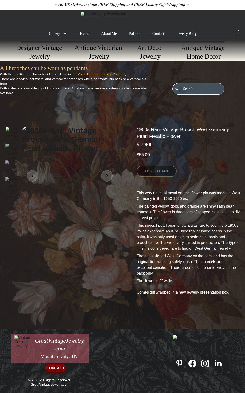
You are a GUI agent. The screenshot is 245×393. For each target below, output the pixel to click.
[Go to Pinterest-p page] (181, 363)
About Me (109, 34)
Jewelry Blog (186, 34)
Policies (134, 34)
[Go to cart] (238, 33)
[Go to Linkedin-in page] (218, 363)
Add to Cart (156, 171)
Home (84, 34)
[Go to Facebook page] (194, 363)
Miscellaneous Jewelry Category (102, 74)
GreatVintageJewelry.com (50, 384)
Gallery (54, 34)
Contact (158, 34)
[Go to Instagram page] (207, 363)
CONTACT (55, 368)
